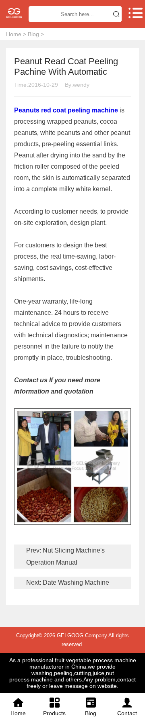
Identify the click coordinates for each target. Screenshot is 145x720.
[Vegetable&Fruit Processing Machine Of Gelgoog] (14, 13)
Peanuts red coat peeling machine (66, 110)
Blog (33, 34)
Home (13, 34)
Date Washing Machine (75, 582)
